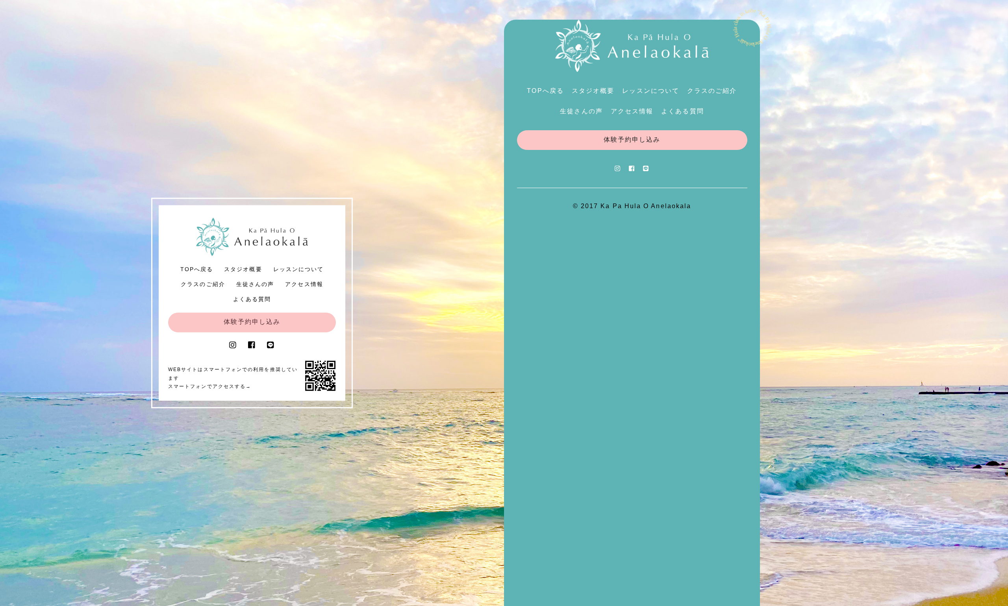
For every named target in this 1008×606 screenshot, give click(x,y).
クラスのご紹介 (203, 284)
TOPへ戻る (196, 269)
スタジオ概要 (243, 269)
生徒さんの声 (255, 284)
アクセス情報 (304, 284)
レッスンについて (298, 269)
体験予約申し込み (252, 322)
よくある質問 (252, 299)
